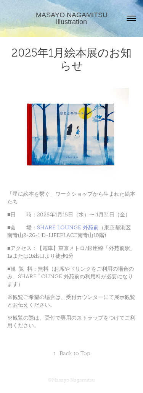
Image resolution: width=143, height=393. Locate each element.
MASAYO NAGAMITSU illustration (72, 18)
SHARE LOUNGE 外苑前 (68, 228)
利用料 (93, 276)
